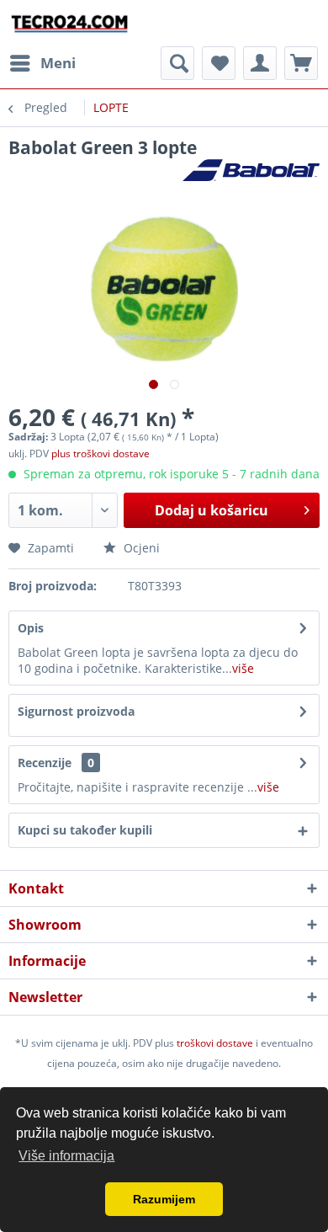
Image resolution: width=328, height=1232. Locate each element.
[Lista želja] (218, 63)
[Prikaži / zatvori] (177, 63)
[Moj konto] (260, 63)
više (243, 668)
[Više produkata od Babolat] (251, 174)
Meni (58, 62)
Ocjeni (140, 548)
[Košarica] (301, 63)
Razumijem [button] (164, 1199)
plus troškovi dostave (100, 453)
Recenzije (44, 763)
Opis (31, 628)
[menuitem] (42, 63)
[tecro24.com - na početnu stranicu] (70, 23)
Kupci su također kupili (85, 830)
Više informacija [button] (66, 1156)
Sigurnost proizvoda (76, 711)
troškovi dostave (215, 1043)
